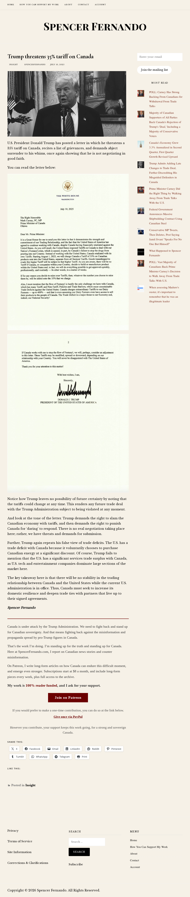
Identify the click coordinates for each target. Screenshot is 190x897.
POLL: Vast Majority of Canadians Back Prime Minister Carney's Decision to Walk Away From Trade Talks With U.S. (164, 271)
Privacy (13, 830)
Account (100, 5)
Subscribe (76, 864)
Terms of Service (19, 841)
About (68, 5)
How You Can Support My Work (39, 5)
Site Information (19, 852)
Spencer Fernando (95, 26)
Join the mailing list (154, 69)
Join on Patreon (68, 698)
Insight (13, 64)
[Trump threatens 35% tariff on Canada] (66, 103)
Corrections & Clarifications (27, 863)
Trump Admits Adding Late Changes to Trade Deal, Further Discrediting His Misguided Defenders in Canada (165, 172)
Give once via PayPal (68, 716)
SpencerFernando (34, 64)
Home (10, 5)
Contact (83, 5)
